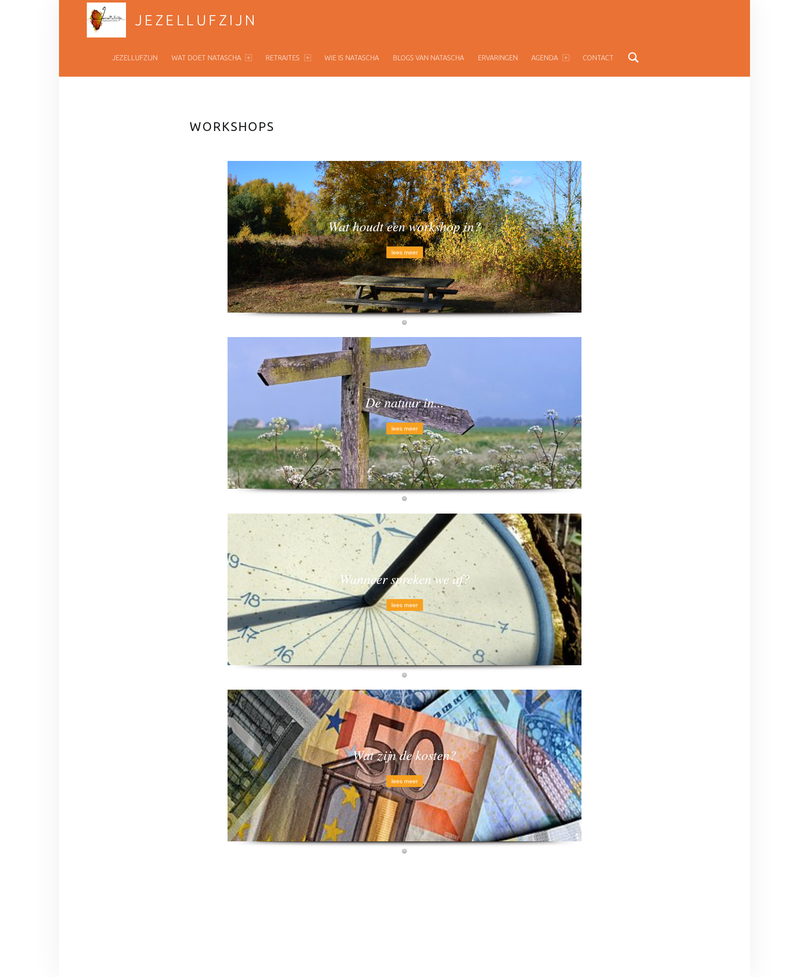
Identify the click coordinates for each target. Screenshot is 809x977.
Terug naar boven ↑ (430, 930)
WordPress (325, 930)
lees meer (404, 252)
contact (598, 58)
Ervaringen (498, 58)
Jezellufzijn (135, 58)
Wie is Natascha (351, 58)
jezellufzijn (196, 20)
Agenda (544, 58)
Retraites (282, 58)
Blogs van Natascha (428, 58)
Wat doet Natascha (206, 58)
